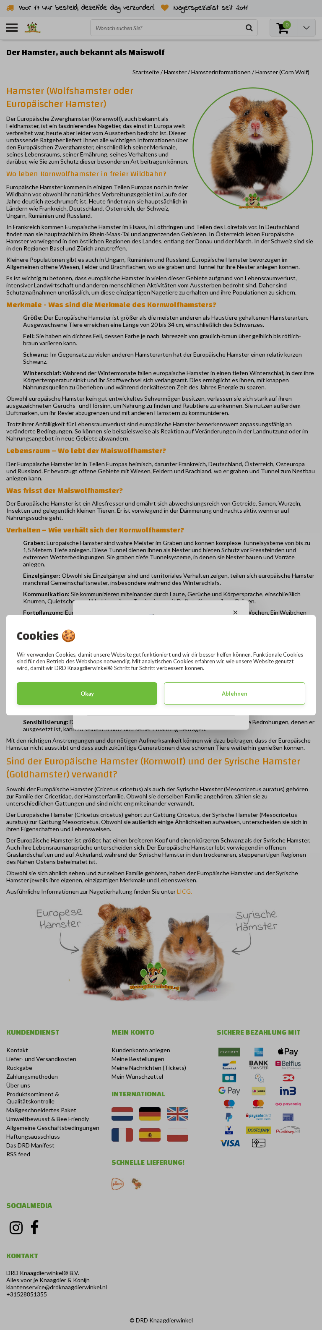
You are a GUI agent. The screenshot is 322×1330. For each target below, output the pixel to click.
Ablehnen (234, 693)
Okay (87, 693)
